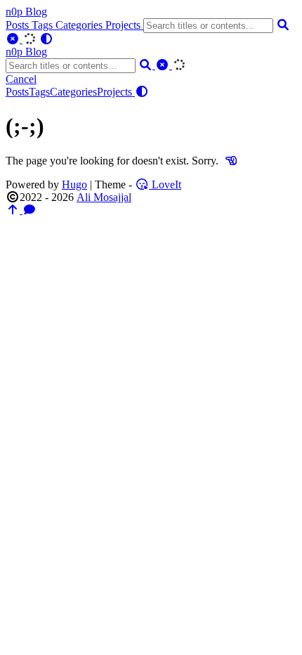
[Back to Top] (14, 210)
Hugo (74, 184)
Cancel (21, 79)
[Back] (231, 161)
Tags (43, 25)
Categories (80, 25)
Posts (19, 25)
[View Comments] (29, 210)
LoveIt (165, 184)
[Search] (283, 25)
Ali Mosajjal (104, 197)
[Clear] (14, 39)
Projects (124, 25)
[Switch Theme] (46, 39)
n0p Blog (26, 12)
